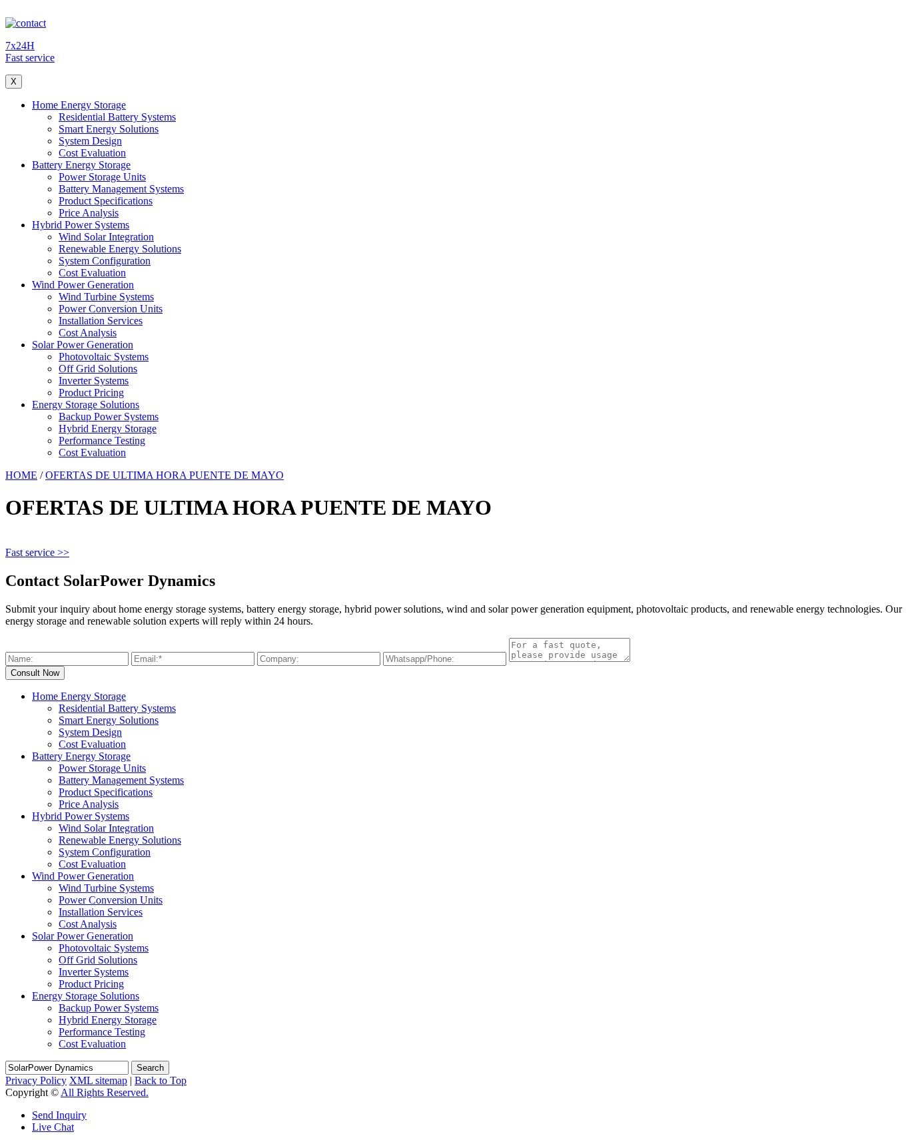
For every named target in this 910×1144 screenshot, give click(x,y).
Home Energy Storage (79, 105)
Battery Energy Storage (81, 164)
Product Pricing (91, 392)
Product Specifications (106, 200)
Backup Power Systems (109, 416)
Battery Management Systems (121, 188)
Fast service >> (37, 552)
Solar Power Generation (82, 344)
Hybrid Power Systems (80, 224)
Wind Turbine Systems (106, 296)
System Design (90, 140)
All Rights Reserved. (105, 1092)
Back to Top (161, 1080)
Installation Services (101, 320)
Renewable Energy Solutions (120, 248)
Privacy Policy (36, 1080)
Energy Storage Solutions (85, 404)
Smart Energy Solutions (109, 129)
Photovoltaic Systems (104, 356)
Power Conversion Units (111, 308)
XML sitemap (98, 1080)
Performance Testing (102, 440)
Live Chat (53, 1127)
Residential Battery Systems (117, 117)
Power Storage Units (102, 176)
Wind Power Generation (83, 284)
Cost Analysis (88, 332)
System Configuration (105, 260)
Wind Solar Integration (106, 236)
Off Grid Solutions (98, 368)
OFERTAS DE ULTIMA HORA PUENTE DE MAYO (164, 475)
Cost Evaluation (92, 152)
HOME (21, 475)
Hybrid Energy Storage (108, 428)
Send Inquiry (59, 1115)
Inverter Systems (94, 380)
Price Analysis (89, 212)
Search (150, 1068)
